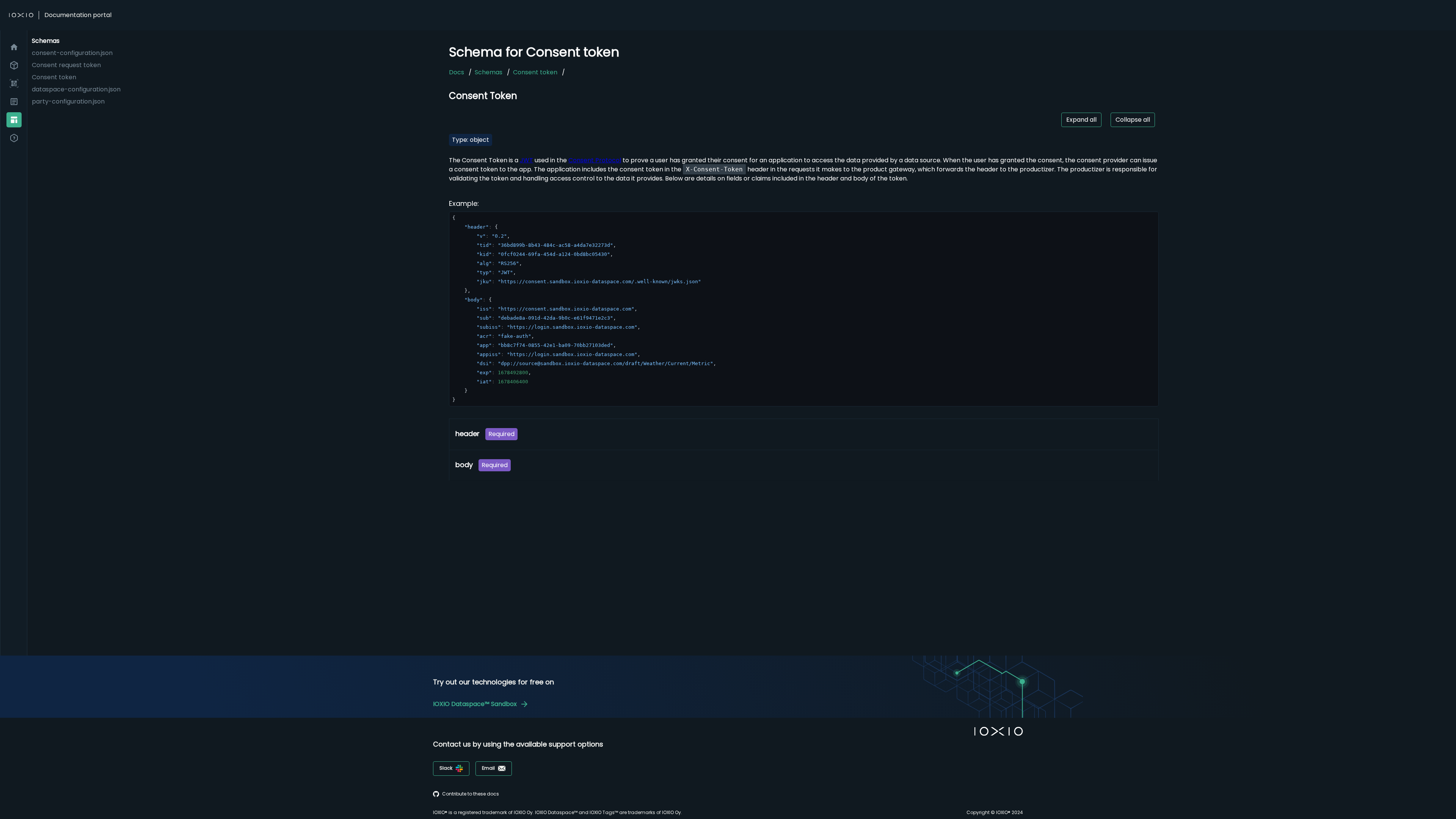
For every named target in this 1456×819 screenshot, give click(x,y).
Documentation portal (77, 15)
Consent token (54, 77)
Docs (456, 72)
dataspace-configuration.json (76, 89)
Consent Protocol (594, 160)
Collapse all (1133, 119)
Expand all (1081, 119)
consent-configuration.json (72, 53)
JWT (526, 160)
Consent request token (66, 65)
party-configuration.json (68, 101)
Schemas (488, 72)
